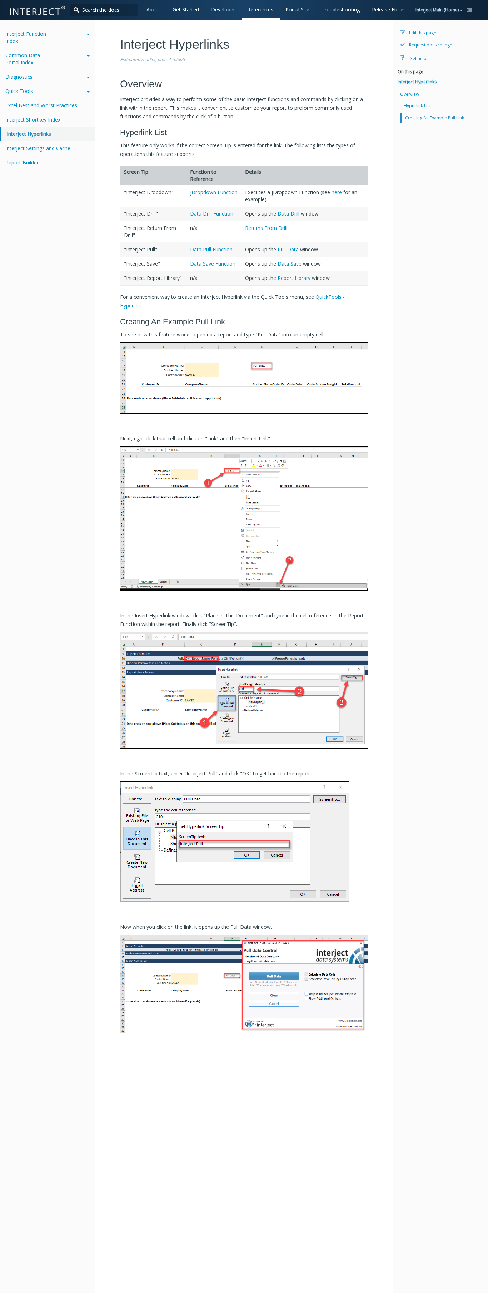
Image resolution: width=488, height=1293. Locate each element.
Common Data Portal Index (22, 59)
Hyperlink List (417, 106)
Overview (409, 94)
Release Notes (389, 9)
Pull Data (288, 249)
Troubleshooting (341, 9)
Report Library (294, 278)
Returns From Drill (266, 227)
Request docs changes (431, 45)
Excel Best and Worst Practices (41, 105)
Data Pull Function (211, 249)
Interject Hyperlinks (29, 133)
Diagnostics (19, 76)
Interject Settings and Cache (37, 148)
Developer (223, 9)
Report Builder (22, 162)
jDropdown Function (214, 192)
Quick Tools (19, 91)
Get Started (186, 9)
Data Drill (288, 213)
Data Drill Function (211, 213)
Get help (417, 58)
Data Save (290, 263)
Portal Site (297, 9)
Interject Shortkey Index (32, 119)
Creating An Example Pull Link (434, 118)
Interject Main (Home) (437, 10)
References (260, 9)
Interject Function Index (25, 37)
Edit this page (422, 33)
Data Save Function (212, 263)
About (153, 9)
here (337, 192)
